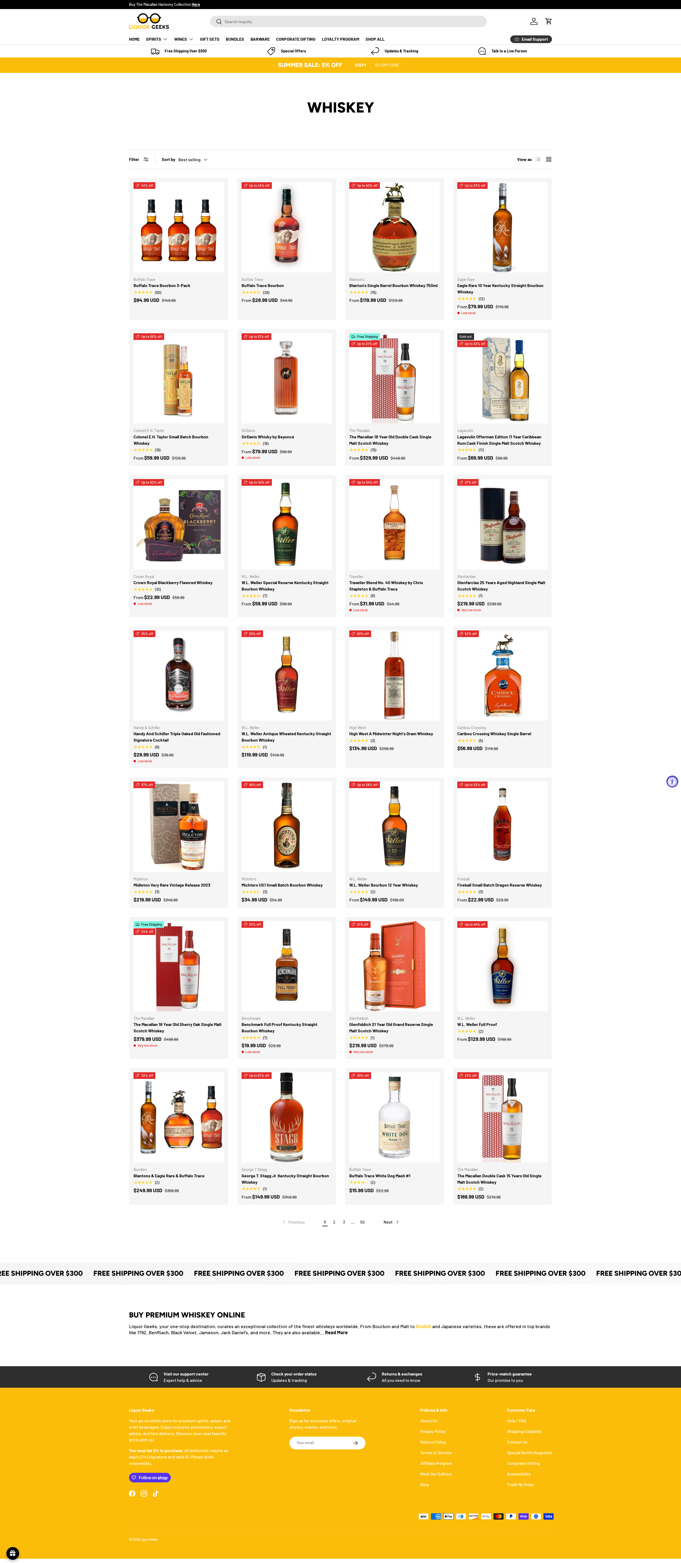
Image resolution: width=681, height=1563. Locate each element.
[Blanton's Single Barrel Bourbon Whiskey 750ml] (394, 227)
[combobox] (348, 21)
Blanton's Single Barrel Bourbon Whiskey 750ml (393, 285)
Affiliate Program (436, 1463)
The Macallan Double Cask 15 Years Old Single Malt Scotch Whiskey (499, 1178)
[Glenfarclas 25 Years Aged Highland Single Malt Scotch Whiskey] (502, 524)
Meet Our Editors (436, 1473)
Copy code (389, 65)
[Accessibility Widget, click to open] (672, 782)
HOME (134, 38)
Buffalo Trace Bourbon (263, 285)
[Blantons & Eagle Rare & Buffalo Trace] (179, 1117)
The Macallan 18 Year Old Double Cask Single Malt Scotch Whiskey (390, 440)
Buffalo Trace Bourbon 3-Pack (162, 285)
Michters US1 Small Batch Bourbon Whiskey (282, 884)
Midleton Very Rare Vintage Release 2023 (172, 884)
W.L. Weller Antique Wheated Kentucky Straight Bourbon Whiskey (286, 736)
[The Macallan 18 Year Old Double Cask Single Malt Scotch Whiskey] (394, 378)
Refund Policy (433, 1441)
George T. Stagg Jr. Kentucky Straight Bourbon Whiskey (285, 1178)
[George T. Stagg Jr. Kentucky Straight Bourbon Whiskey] (287, 1117)
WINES (180, 38)
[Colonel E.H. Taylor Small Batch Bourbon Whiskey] (179, 378)
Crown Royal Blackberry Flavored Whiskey (173, 582)
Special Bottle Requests (529, 1452)
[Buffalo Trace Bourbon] (287, 227)
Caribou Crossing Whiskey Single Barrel (494, 733)
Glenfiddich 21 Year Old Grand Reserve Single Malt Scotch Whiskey (391, 1027)
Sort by (168, 159)
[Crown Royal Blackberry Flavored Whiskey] (179, 524)
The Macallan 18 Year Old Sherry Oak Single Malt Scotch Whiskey (178, 1027)
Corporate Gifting (523, 1463)
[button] (549, 21)
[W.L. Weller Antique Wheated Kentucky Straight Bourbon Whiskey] (287, 675)
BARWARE (260, 38)
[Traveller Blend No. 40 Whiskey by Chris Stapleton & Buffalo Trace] (394, 524)
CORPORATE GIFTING (295, 38)
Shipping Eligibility (524, 1431)
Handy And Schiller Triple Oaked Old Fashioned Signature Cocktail (177, 736)
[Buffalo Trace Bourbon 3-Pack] (179, 227)
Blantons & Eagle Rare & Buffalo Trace (169, 1175)
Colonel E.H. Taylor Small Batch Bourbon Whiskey (171, 440)
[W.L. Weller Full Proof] (502, 966)
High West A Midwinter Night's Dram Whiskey (391, 733)
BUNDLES (235, 38)
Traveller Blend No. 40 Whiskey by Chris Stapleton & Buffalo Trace (386, 585)
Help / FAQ (516, 1420)
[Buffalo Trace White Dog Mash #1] (394, 1117)
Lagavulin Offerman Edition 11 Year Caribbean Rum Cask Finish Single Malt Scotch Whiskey (499, 440)
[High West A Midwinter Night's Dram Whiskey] (394, 675)
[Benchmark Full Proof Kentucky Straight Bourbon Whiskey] (287, 966)
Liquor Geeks (149, 1539)
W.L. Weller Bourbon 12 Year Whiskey (383, 884)
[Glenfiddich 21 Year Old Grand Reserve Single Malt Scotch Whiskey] (394, 966)
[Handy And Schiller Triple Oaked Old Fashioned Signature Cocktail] (179, 675)
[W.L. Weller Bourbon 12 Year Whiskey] (394, 826)
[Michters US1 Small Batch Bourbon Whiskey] (287, 826)
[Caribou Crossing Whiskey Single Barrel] (502, 675)
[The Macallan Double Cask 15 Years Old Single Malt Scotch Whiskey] (502, 1117)
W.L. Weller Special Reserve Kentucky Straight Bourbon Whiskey (285, 585)
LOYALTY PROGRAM (340, 38)
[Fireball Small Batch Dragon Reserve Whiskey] (502, 826)
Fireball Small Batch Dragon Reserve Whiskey (499, 884)
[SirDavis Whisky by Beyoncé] (287, 378)
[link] (293, 1222)
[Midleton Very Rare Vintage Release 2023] (179, 826)
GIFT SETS (209, 38)
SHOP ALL (375, 38)
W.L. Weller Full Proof (477, 1024)
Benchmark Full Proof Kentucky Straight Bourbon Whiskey (279, 1027)
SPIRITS (153, 38)
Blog (424, 1484)
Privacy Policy (433, 1431)
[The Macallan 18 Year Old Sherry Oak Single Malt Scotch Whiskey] (179, 966)
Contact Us (517, 1441)
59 (362, 1221)
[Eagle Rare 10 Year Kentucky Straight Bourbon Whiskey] (502, 227)
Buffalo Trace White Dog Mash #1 (379, 1175)
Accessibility (519, 1473)
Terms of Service (436, 1452)
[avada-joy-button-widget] (12, 1553)
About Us (428, 1420)
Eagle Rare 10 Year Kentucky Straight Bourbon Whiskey (500, 288)
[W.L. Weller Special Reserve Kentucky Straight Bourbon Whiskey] (287, 524)
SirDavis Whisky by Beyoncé (268, 436)
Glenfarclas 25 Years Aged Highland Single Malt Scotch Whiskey (501, 585)
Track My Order (520, 1484)
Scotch (423, 1326)
